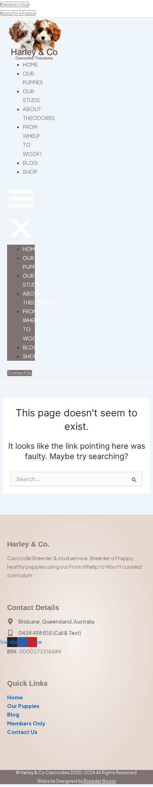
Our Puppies (23, 706)
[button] (21, 214)
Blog (30, 163)
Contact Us (22, 732)
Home (30, 64)
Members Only (26, 723)
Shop (30, 171)
